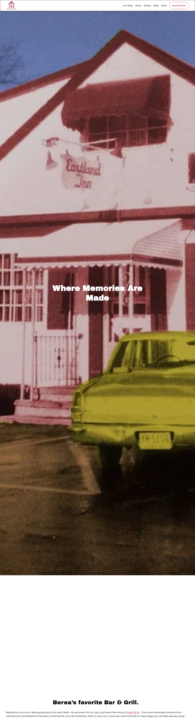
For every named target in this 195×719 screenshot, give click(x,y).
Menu (138, 5)
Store (164, 5)
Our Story (128, 5)
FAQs (156, 5)
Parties (147, 5)
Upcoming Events (179, 5)
